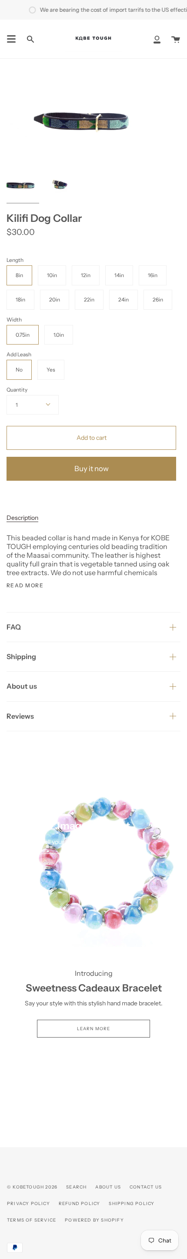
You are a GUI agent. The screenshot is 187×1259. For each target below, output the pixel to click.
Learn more (93, 1028)
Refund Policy (79, 1203)
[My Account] (157, 39)
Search (76, 1187)
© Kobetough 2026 (32, 1187)
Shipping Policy (131, 1203)
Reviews (20, 716)
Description (22, 518)
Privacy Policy (28, 1203)
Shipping (21, 656)
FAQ (14, 627)
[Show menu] (11, 39)
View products (94, 862)
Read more (25, 585)
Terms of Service (31, 1220)
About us (22, 686)
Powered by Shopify (94, 1220)
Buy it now (91, 468)
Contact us (146, 1187)
